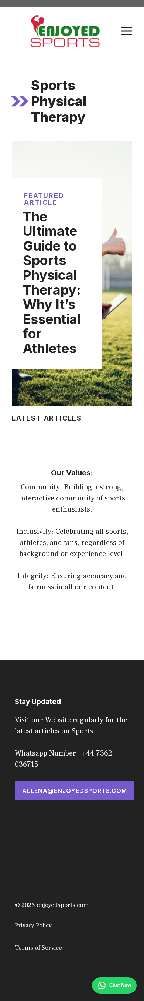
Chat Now (120, 985)
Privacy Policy (33, 925)
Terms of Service (38, 948)
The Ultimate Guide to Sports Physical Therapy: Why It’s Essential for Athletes (52, 282)
